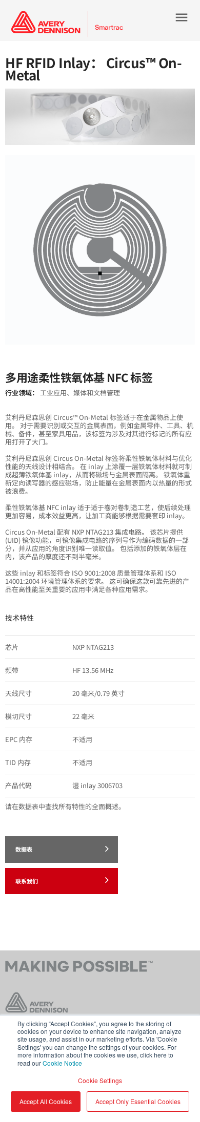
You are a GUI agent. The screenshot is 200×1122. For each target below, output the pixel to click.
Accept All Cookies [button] (45, 1101)
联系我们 (26, 881)
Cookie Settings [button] (100, 1080)
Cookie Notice (62, 1063)
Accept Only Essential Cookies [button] (138, 1101)
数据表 (23, 849)
